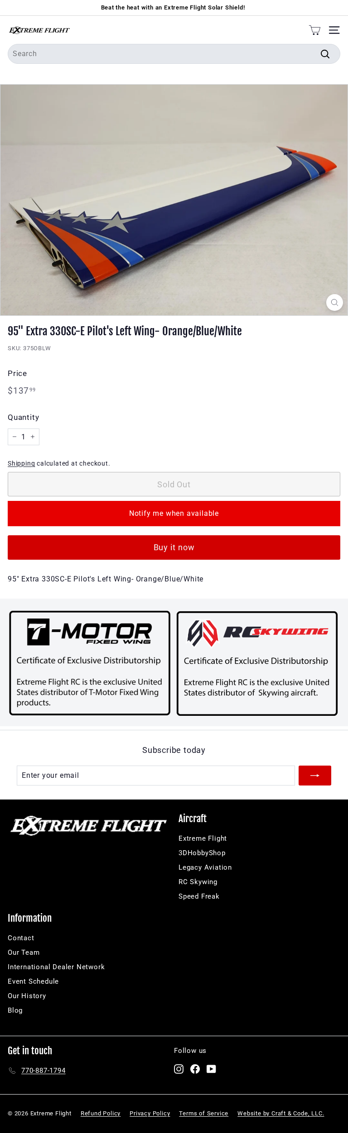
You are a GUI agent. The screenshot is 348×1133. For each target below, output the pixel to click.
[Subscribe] (315, 775)
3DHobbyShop (202, 853)
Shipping (21, 463)
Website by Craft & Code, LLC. (280, 1113)
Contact (21, 938)
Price (17, 373)
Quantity (23, 417)
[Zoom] (334, 302)
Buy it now (174, 547)
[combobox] (174, 54)
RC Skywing (198, 882)
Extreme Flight (203, 838)
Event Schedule (33, 981)
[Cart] (314, 30)
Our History (27, 996)
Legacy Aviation (205, 867)
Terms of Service (203, 1113)
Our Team (23, 952)
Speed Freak (199, 896)
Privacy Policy (150, 1113)
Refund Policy (101, 1113)
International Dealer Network (56, 967)
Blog (15, 1010)
